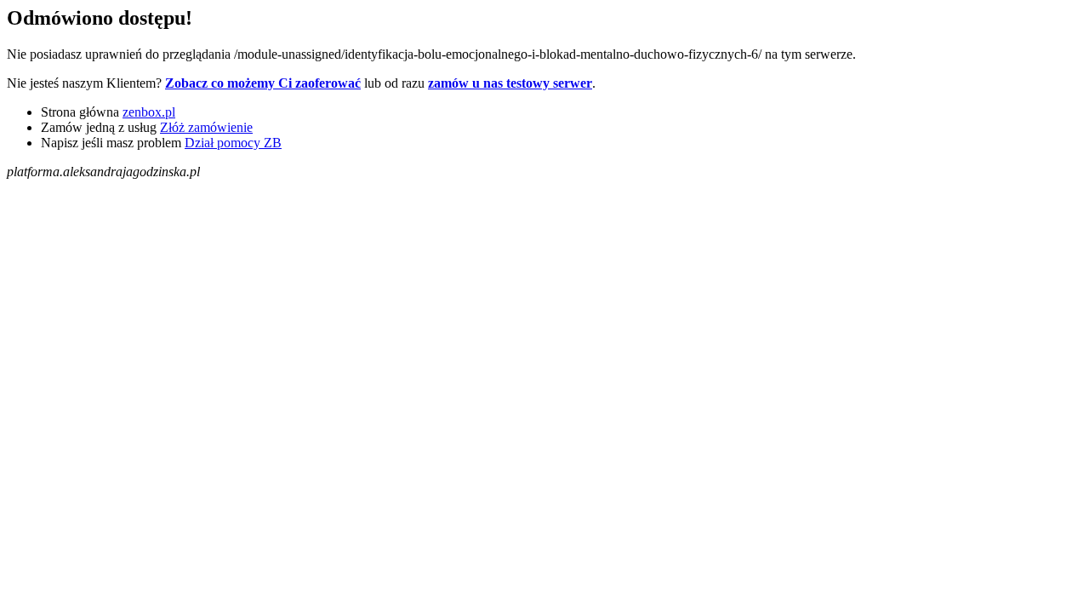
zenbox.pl (149, 112)
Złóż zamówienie (206, 127)
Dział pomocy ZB (233, 142)
